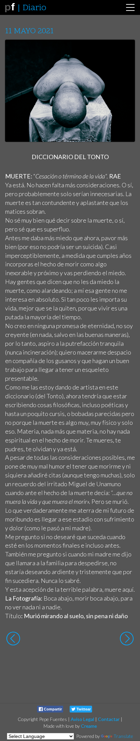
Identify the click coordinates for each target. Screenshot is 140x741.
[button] (125, 51)
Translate (123, 736)
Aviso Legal (82, 719)
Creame (89, 726)
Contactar (109, 719)
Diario (34, 8)
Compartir (52, 709)
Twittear (83, 709)
